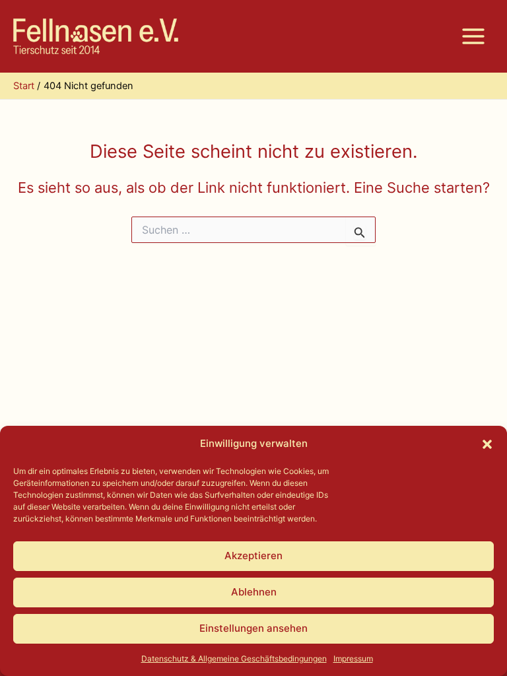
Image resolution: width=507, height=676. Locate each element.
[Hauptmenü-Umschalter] (473, 36)
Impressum (353, 658)
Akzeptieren (253, 555)
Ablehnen (254, 592)
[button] (487, 444)
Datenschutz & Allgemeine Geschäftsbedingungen (234, 658)
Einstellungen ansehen (253, 628)
